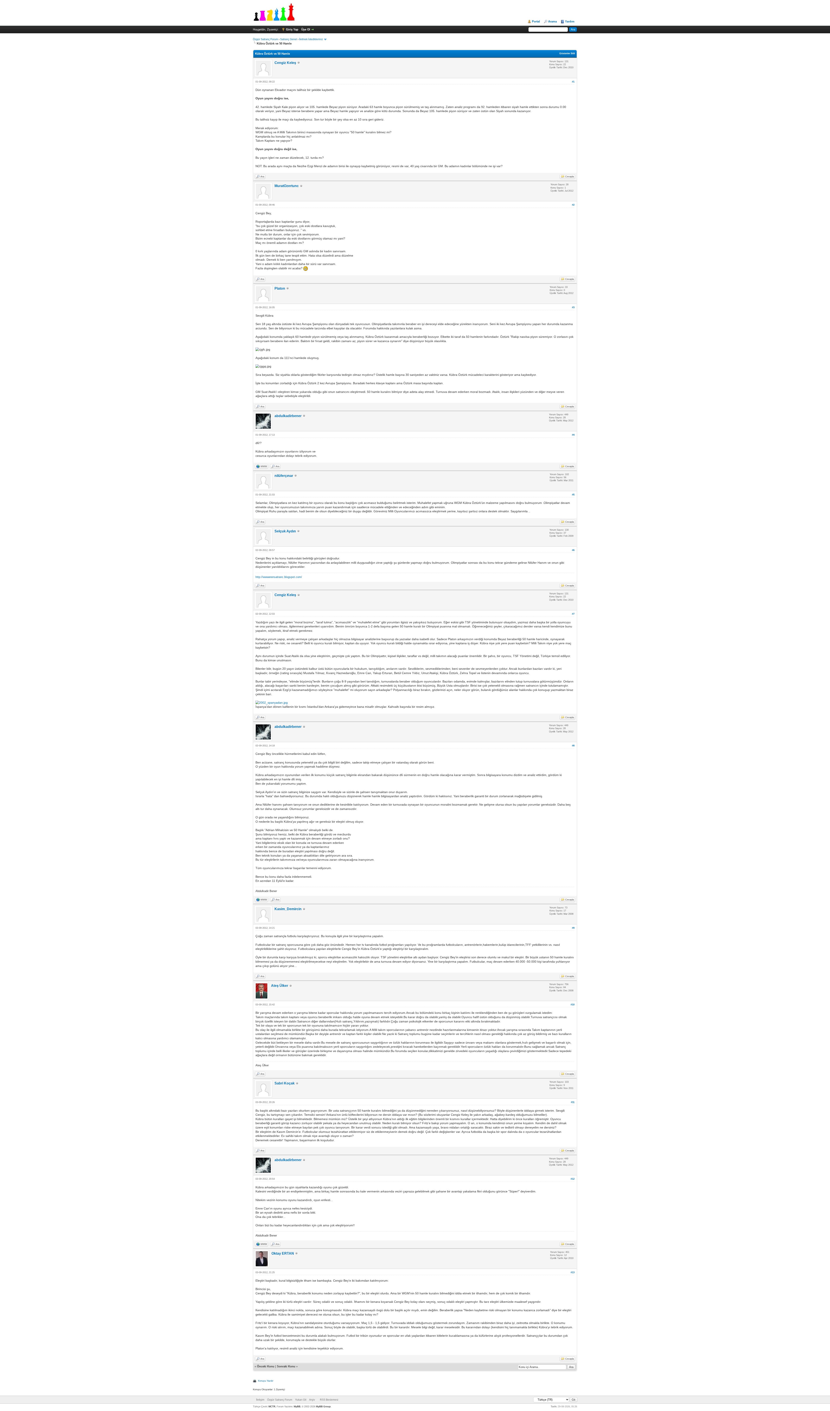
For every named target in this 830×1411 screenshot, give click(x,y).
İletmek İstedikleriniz (311, 39)
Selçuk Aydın (285, 531)
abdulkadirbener (288, 416)
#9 (573, 928)
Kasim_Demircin (288, 909)
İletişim (260, 1399)
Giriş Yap (292, 29)
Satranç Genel (288, 39)
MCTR (271, 1406)
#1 (573, 81)
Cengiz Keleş (285, 63)
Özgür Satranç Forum (265, 39)
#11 (573, 1102)
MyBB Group (323, 1406)
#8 (573, 745)
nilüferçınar (284, 476)
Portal (536, 21)
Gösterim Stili (567, 53)
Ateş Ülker (279, 985)
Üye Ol (305, 29)
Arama (552, 21)
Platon (280, 288)
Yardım (570, 21)
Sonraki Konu (286, 1366)
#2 (573, 204)
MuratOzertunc (287, 186)
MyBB (297, 1406)
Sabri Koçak (285, 1083)
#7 (573, 614)
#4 (573, 434)
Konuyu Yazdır (265, 1380)
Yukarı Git (300, 1399)
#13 (573, 1272)
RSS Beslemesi (329, 1399)
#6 (573, 550)
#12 (573, 1179)
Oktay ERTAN (282, 1253)
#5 (573, 494)
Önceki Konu (265, 1366)
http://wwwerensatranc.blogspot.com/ (278, 577)
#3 (573, 307)
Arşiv (312, 1399)
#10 (573, 1004)
